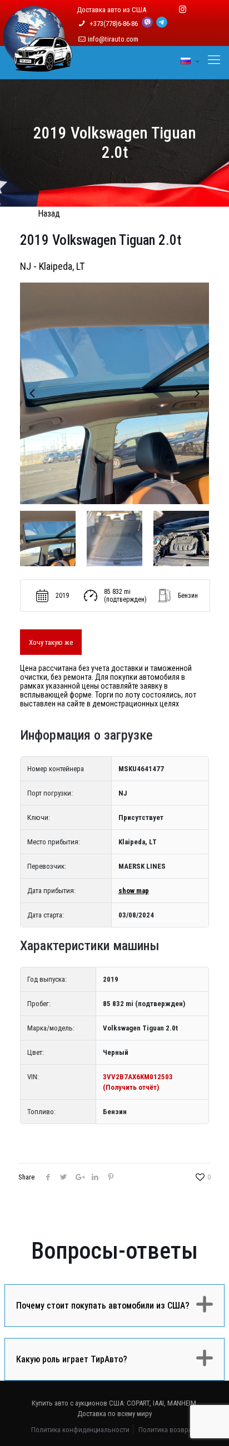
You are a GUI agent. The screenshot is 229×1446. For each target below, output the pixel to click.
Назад (49, 213)
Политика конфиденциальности (80, 1430)
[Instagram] (182, 9)
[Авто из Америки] (38, 65)
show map (133, 890)
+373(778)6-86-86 (114, 23)
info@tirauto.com (113, 39)
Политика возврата (168, 1430)
